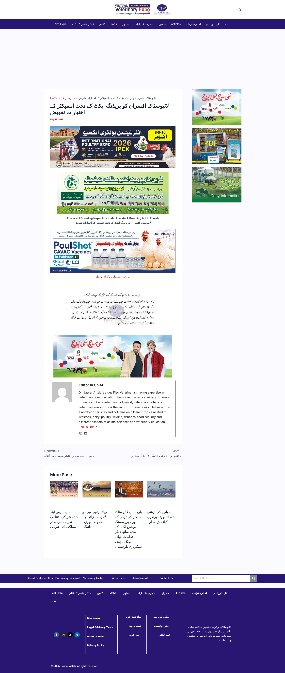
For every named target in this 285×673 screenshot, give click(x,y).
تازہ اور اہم (213, 24)
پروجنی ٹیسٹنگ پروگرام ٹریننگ (112, 276)
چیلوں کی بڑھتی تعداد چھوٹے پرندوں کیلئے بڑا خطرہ (160, 517)
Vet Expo (61, 24)
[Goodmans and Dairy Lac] (112, 355)
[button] (239, 9)
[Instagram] (81, 433)
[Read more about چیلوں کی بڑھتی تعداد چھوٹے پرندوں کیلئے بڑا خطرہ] (161, 489)
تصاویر (125, 24)
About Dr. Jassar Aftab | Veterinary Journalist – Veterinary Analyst (66, 578)
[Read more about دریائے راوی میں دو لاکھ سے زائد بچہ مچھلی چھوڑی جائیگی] (96, 489)
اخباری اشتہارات (144, 24)
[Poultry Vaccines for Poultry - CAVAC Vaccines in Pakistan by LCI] (112, 250)
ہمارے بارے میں (161, 616)
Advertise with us (142, 578)
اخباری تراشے (193, 24)
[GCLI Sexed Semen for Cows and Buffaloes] (113, 193)
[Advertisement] (142, 54)
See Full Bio (87, 427)
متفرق (162, 24)
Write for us (118, 578)
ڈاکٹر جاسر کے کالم (83, 24)
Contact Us (166, 578)
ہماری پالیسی (162, 625)
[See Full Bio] (96, 426)
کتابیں (102, 24)
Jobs (114, 24)
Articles (176, 24)
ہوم (227, 24)
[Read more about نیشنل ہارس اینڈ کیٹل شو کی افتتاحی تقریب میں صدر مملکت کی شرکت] (64, 489)
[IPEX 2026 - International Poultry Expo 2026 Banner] (112, 147)
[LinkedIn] (86, 433)
